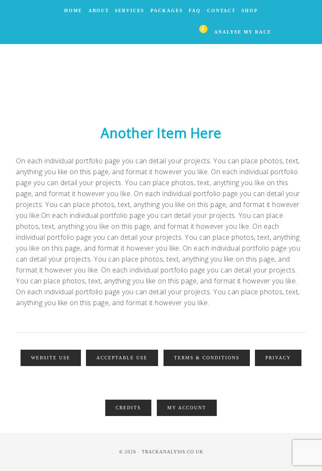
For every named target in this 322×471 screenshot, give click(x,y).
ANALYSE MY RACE (242, 31)
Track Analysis (161, 78)
